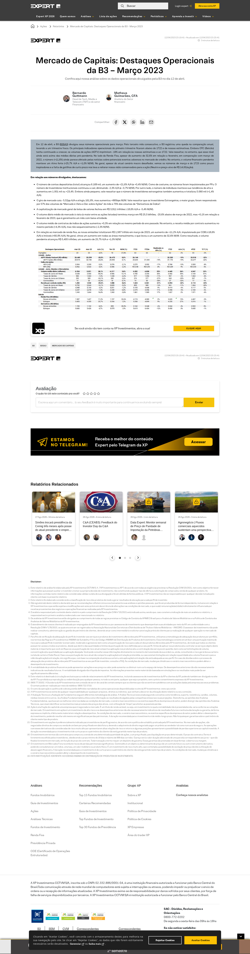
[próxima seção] (137, 557)
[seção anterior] (112, 557)
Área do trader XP (138, 835)
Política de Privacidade (142, 811)
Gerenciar (75, 943)
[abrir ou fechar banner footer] (240, 936)
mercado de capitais (63, 345)
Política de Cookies (139, 819)
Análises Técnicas (42, 819)
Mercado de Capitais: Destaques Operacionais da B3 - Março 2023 (106, 26)
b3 (33, 345)
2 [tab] (125, 558)
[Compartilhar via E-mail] (151, 122)
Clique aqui (193, 328)
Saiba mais (95, 943)
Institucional (135, 803)
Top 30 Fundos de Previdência (97, 827)
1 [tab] (120, 558)
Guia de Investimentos (44, 803)
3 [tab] (130, 558)
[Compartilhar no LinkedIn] (142, 122)
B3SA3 (64, 144)
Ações (43, 26)
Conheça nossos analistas (192, 795)
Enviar (199, 402)
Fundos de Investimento (45, 827)
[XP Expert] (46, 6)
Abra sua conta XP (207, 6)
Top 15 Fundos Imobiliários (95, 795)
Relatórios (58, 26)
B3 (39, 929)
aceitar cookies (200, 940)
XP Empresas (136, 827)
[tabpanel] (53, 518)
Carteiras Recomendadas (95, 803)
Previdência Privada (43, 843)
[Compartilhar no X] (124, 122)
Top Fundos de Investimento (96, 819)
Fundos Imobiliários (43, 795)
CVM (66, 929)
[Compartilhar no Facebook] (115, 122)
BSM (52, 929)
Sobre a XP (134, 795)
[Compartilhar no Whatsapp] (133, 122)
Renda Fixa (37, 835)
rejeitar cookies (165, 940)
